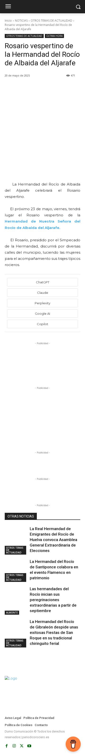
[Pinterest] (31, 87)
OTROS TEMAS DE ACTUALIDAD (51, 21)
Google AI (42, 313)
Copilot (42, 324)
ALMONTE (12, 612)
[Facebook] (9, 87)
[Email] (53, 87)
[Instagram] (14, 746)
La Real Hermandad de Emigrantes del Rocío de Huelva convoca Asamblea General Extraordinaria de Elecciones (53, 539)
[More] (64, 87)
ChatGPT (42, 282)
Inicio (8, 21)
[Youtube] (29, 746)
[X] (20, 87)
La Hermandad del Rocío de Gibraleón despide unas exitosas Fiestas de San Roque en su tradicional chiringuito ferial (54, 632)
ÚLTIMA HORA (54, 36)
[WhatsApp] (42, 87)
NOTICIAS (21, 21)
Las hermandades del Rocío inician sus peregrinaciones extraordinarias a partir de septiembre (53, 599)
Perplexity (42, 303)
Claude (42, 293)
